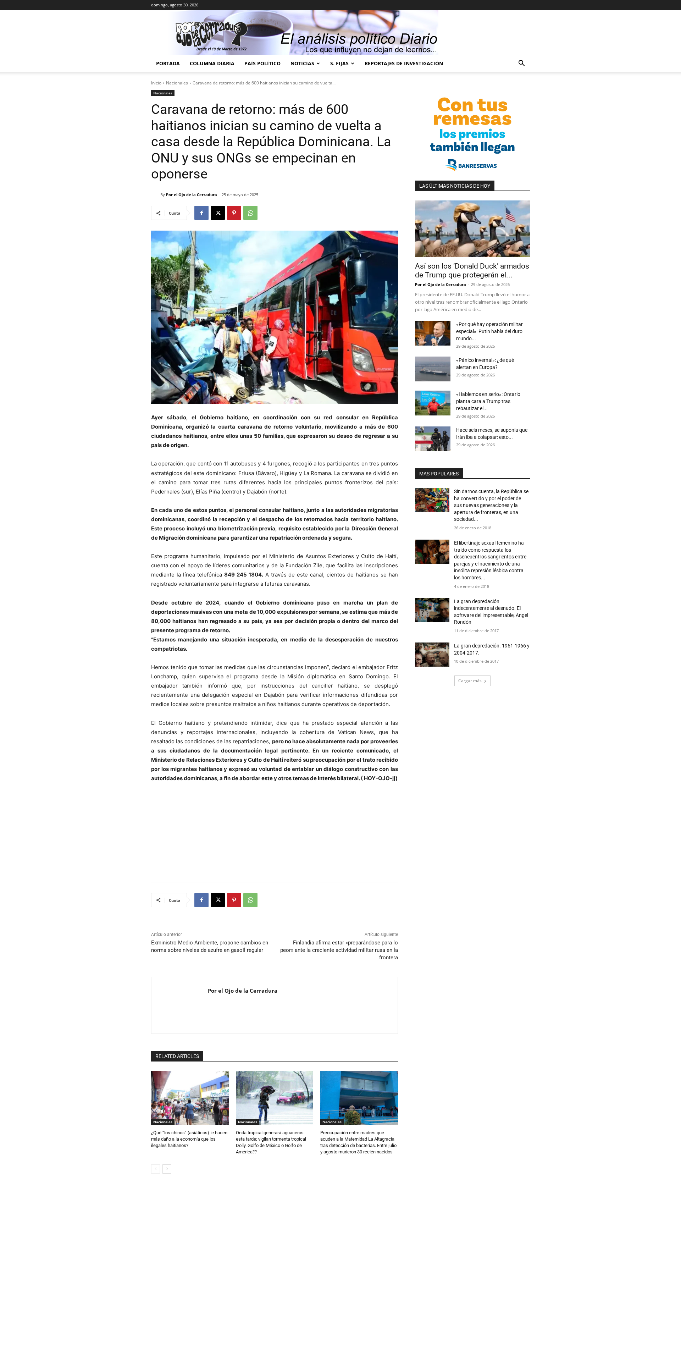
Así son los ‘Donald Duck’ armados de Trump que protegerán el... (472, 270)
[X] (218, 213)
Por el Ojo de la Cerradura (191, 194)
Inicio (156, 83)
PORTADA (168, 63)
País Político (262, 63)
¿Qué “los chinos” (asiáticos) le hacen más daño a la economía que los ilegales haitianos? (189, 1139)
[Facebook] (201, 213)
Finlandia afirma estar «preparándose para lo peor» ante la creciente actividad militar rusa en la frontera (339, 950)
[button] (521, 64)
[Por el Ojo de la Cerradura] (155, 194)
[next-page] (166, 1169)
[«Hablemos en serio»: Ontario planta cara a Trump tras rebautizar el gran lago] (432, 403)
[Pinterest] (234, 213)
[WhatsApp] (250, 213)
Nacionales (177, 83)
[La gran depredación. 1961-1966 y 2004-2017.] (432, 655)
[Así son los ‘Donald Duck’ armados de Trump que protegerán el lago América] (472, 228)
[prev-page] (155, 1169)
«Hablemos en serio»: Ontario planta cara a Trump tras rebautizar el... (488, 401)
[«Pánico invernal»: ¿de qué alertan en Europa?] (432, 369)
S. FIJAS (339, 63)
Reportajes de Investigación (404, 63)
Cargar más (470, 681)
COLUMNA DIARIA (212, 63)
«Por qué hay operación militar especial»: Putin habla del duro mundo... (489, 331)
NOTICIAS (302, 63)
